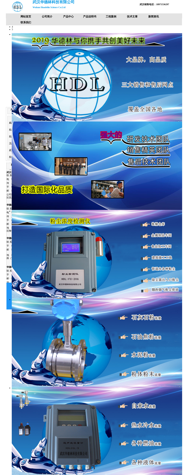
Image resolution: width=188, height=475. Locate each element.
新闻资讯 (153, 16)
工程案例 (111, 16)
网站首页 (26, 16)
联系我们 (26, 22)
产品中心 (68, 16)
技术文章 (132, 16)
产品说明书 (89, 16)
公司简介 (47, 16)
